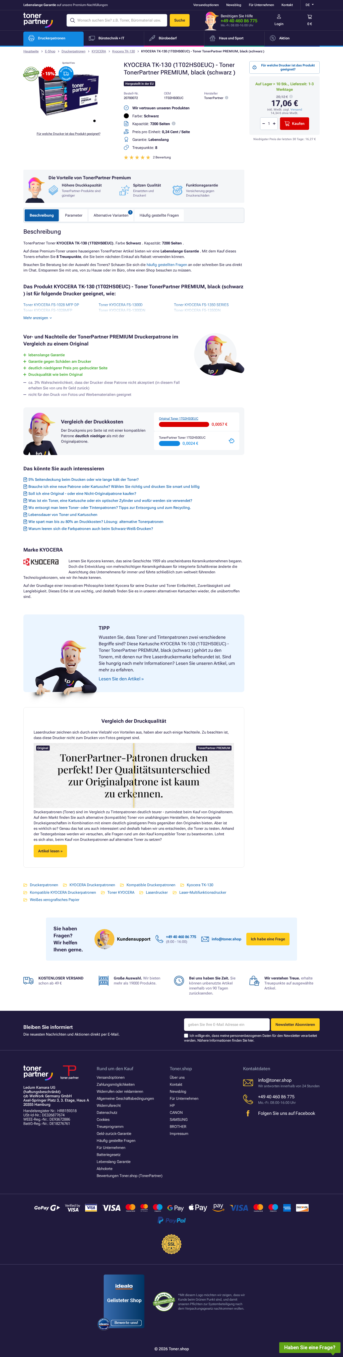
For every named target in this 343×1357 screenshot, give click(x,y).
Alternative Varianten (111, 215)
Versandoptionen (206, 5)
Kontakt (287, 5)
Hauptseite (31, 51)
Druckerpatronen (73, 51)
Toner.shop (181, 1068)
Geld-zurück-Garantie (114, 1133)
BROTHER (178, 1126)
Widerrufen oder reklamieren (120, 1091)
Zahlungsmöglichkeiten (116, 1084)
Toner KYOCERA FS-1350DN (197, 310)
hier (250, 1040)
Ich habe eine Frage (268, 939)
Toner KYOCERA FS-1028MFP (47, 310)
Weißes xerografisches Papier (54, 899)
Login (278, 24)
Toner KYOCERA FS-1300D (121, 305)
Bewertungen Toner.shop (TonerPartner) (129, 1175)
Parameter (73, 215)
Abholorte (104, 1168)
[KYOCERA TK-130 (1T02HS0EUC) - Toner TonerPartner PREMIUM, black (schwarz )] (68, 124)
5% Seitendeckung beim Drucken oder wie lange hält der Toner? (83, 479)
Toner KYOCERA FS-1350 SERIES (201, 305)
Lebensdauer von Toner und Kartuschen (62, 514)
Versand (296, 109)
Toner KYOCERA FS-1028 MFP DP (51, 305)
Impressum (179, 1133)
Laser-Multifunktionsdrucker (202, 892)
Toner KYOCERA (120, 892)
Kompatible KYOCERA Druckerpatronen (63, 892)
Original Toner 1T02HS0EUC (178, 418)
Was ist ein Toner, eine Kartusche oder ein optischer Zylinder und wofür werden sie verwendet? (110, 500)
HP (172, 1105)
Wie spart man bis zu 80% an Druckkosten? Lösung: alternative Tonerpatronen (95, 521)
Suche (179, 20)
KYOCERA (99, 51)
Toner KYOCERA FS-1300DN (122, 310)
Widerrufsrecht (109, 1105)
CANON (176, 1112)
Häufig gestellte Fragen (159, 215)
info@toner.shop (226, 939)
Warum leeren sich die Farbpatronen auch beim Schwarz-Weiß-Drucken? (90, 528)
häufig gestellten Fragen (167, 264)
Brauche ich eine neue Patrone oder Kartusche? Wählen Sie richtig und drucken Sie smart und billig (114, 486)
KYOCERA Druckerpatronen (92, 885)
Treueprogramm (110, 1126)
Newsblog (233, 5)
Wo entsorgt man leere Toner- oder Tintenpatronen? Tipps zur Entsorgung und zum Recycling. (109, 507)
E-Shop (50, 51)
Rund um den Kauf (115, 1068)
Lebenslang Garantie (114, 1161)
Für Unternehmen (261, 5)
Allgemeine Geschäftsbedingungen (125, 1098)
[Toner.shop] (38, 20)
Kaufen (298, 123)
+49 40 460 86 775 (239, 20)
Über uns (177, 1077)
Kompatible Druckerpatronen (151, 885)
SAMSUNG (179, 1119)
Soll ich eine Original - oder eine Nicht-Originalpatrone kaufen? (82, 493)
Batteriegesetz (109, 1154)
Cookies (103, 1119)
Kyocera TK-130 (123, 51)
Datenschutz (107, 1112)
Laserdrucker (157, 892)
